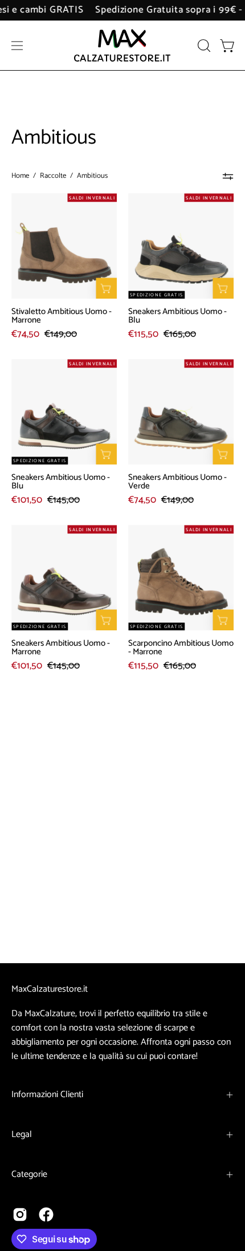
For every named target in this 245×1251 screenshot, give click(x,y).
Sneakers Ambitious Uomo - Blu (177, 315)
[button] (203, 46)
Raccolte (53, 176)
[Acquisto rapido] (106, 288)
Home (20, 176)
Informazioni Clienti (47, 1094)
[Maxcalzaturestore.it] (122, 45)
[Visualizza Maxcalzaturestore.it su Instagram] (19, 1214)
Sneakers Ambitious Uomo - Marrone (60, 647)
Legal (21, 1134)
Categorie (29, 1174)
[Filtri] (228, 176)
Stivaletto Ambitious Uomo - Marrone (61, 315)
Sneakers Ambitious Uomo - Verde (177, 481)
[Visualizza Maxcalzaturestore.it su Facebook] (46, 1214)
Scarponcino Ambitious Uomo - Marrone (181, 647)
